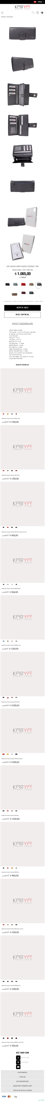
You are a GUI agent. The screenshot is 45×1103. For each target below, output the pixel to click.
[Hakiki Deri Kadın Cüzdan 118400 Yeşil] (22, 617)
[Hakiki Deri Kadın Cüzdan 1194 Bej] (22, 787)
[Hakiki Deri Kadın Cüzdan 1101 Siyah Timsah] (22, 901)
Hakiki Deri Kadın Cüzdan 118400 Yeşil (11, 645)
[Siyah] (6, 285)
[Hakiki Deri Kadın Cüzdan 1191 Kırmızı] (22, 674)
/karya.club (25, 1057)
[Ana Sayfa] (22, 7)
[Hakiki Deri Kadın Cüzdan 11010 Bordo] (22, 957)
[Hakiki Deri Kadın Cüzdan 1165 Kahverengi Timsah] (22, 504)
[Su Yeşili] (14, 285)
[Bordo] (22, 293)
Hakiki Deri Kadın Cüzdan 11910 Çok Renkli (12, 758)
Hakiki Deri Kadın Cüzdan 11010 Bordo (11, 985)
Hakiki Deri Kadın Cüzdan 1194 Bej (10, 815)
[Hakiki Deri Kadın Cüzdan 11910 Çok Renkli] (22, 730)
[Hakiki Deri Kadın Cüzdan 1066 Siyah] (22, 390)
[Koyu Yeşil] (30, 293)
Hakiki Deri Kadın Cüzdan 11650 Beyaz (11, 588)
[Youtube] (22, 1067)
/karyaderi (25, 1062)
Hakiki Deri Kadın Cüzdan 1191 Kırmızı (11, 702)
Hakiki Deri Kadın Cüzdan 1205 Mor (10, 872)
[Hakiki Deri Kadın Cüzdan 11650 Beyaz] (22, 560)
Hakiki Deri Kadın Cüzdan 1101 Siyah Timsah (12, 928)
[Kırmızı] (22, 285)
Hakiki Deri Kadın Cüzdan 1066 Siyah (11, 418)
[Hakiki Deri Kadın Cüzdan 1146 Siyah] (22, 447)
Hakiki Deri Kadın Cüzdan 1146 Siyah (11, 475)
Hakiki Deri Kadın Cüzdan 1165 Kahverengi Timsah (14, 532)
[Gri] (38, 285)
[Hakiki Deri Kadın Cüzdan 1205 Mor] (22, 844)
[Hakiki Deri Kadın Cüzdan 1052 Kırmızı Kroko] (22, 1014)
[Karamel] (30, 285)
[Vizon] (14, 293)
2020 (41, 1100)
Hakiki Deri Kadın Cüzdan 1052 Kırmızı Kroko (13, 1042)
